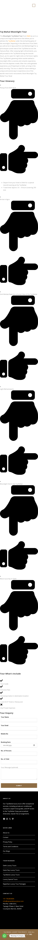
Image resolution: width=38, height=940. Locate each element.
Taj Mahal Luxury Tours (11, 875)
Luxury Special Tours (10, 879)
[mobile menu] (33, 5)
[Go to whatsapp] (4, 935)
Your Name (5, 717)
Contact (5, 837)
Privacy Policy (7, 842)
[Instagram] (7, 819)
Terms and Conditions (10, 847)
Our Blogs (6, 851)
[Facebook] (4, 819)
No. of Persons (6, 751)
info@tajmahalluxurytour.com (13, 901)
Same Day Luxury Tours (11, 870)
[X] (10, 819)
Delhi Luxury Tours (9, 866)
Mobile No (4, 734)
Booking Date (6, 742)
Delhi (28, 36)
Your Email (4, 725)
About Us (6, 833)
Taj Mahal (11, 41)
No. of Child (5, 759)
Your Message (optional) (9, 767)
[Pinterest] (13, 819)
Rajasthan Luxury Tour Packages (14, 884)
